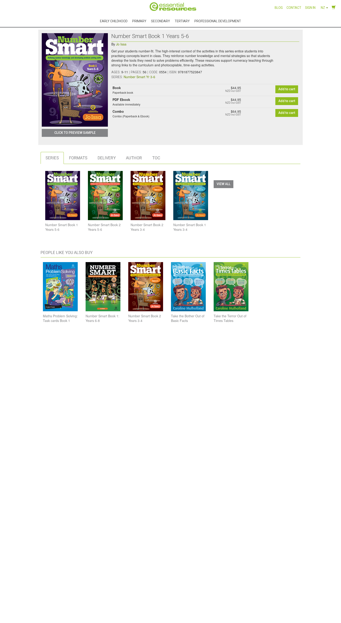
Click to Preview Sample (75, 133)
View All (223, 184)
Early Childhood (114, 21)
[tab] (52, 158)
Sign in (310, 8)
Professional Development (217, 21)
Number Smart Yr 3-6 (139, 76)
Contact (293, 8)
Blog (279, 8)
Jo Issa (121, 44)
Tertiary (182, 21)
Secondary (160, 21)
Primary (139, 21)
